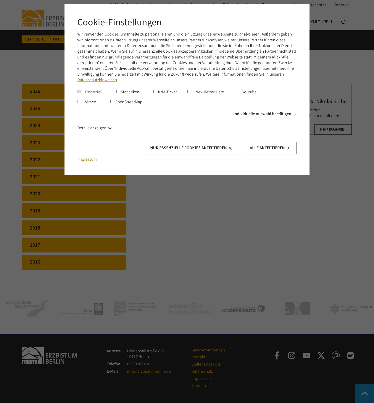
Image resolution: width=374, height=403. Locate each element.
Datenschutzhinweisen (97, 80)
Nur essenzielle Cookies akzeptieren (188, 148)
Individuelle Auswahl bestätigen (262, 114)
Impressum (87, 159)
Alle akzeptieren (267, 148)
